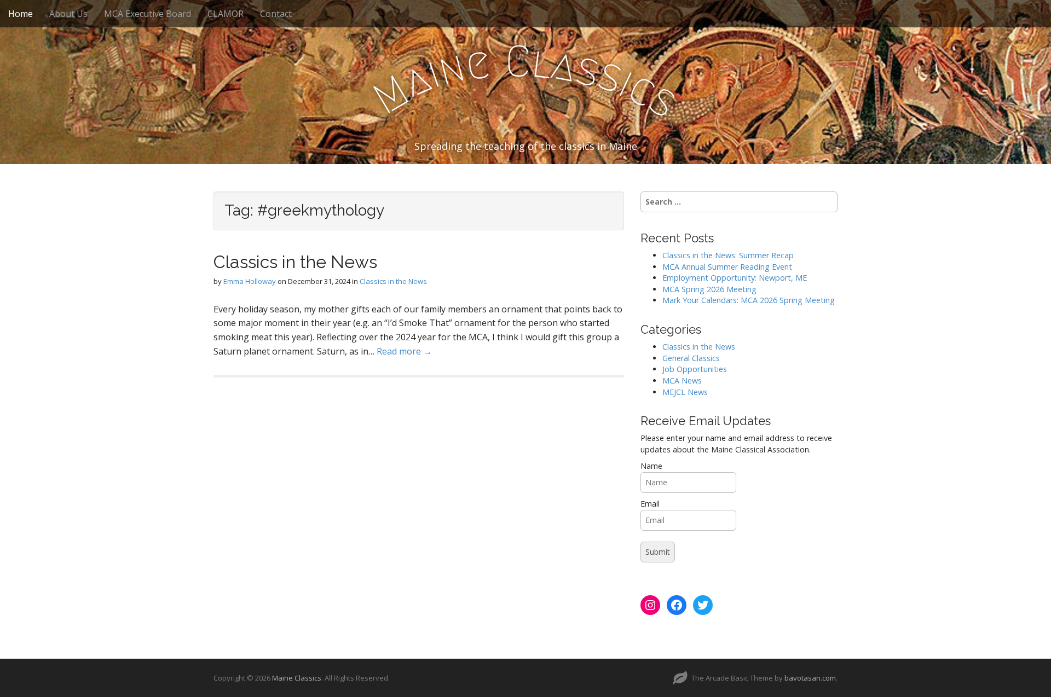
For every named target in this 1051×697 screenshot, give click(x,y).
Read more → (404, 351)
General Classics (691, 358)
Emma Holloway (249, 281)
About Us (68, 14)
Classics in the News (295, 262)
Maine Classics (296, 678)
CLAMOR (225, 14)
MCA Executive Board (147, 14)
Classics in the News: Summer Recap (728, 255)
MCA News (682, 380)
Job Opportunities (694, 369)
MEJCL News (685, 392)
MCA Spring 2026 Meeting (709, 289)
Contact (276, 14)
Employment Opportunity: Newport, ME (734, 277)
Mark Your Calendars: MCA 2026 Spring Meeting (748, 300)
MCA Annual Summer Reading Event (727, 267)
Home (20, 14)
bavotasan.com (810, 678)
